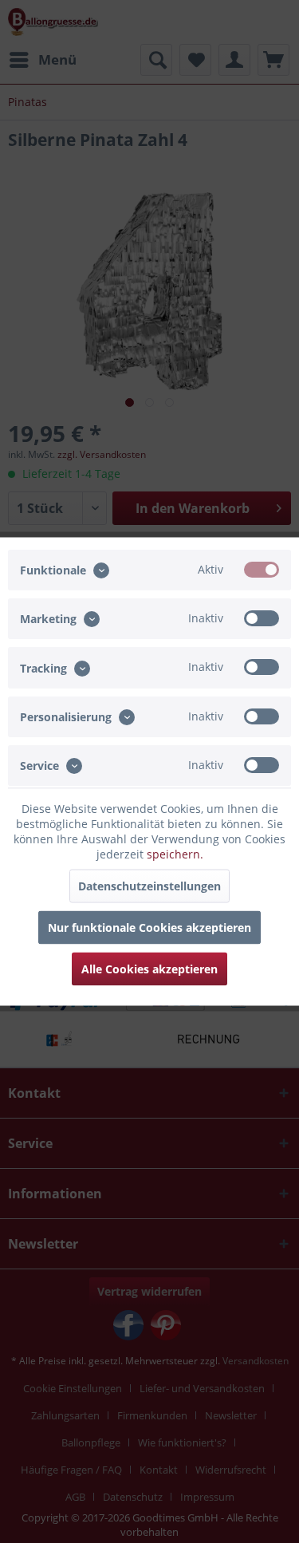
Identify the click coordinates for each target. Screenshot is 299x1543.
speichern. (175, 854)
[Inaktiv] (261, 618)
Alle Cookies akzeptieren (149, 969)
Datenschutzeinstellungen (149, 886)
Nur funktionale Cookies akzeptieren (149, 927)
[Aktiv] (261, 570)
